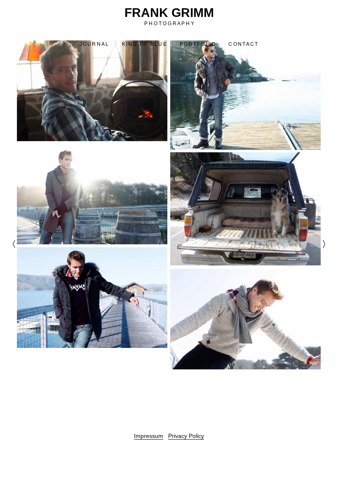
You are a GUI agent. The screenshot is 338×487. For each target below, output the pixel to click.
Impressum (148, 436)
